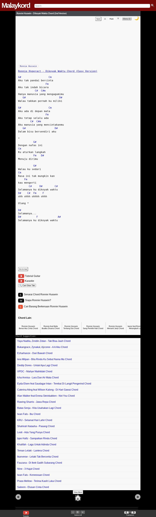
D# (60, 97)
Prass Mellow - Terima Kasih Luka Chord (39, 481)
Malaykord (16, 5)
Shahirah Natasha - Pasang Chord (36, 426)
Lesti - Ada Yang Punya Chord (33, 432)
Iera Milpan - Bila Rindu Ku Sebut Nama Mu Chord (44, 359)
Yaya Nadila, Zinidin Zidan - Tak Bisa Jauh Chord (44, 341)
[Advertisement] (79, 42)
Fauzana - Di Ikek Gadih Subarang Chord (39, 462)
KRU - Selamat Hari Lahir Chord (34, 420)
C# (36, 90)
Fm (47, 83)
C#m (43, 90)
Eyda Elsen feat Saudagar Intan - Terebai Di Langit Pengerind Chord (54, 383)
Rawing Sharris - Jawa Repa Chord (36, 402)
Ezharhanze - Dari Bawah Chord (34, 353)
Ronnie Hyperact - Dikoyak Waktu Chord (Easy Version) (57, 71)
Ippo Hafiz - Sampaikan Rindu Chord (37, 438)
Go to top (23, 269)
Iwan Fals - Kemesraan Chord (33, 475)
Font (111, 19)
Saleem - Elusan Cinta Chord (33, 487)
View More (78, 492)
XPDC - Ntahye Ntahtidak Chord (34, 371)
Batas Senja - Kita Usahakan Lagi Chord (39, 408)
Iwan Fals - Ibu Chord (28, 414)
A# (59, 216)
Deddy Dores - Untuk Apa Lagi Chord (37, 365)
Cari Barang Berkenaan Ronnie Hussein (46, 306)
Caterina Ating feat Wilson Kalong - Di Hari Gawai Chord (47, 389)
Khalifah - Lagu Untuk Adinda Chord (36, 444)
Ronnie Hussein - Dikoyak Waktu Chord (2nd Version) (42, 13)
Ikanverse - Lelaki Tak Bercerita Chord (37, 456)
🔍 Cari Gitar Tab (27, 285)
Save (98, 19)
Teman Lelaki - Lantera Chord (33, 450)
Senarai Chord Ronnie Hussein (41, 294)
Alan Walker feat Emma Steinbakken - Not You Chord (46, 395)
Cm (50, 77)
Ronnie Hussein (28, 66)
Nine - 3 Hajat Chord (28, 469)
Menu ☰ (126, 19)
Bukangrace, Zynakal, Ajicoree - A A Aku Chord (42, 347)
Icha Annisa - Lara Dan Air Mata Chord (38, 377)
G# (19, 77)
